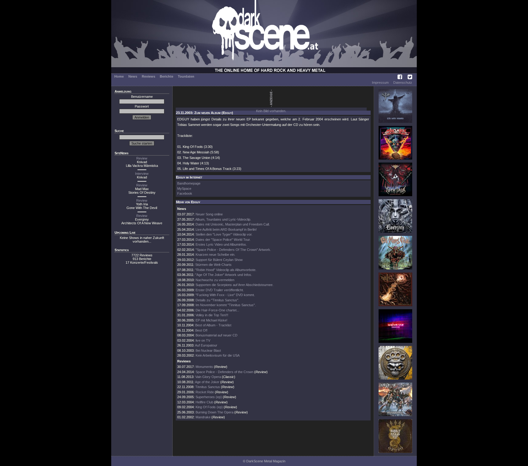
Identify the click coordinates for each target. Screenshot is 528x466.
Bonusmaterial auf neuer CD (216, 335)
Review (141, 158)
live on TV (203, 340)
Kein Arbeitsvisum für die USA (218, 355)
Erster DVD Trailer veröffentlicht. (220, 290)
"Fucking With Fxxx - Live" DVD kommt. (225, 295)
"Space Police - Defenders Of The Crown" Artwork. (233, 249)
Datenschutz (402, 82)
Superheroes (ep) (209, 397)
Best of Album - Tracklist (213, 325)
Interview (141, 173)
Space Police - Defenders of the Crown (225, 372)
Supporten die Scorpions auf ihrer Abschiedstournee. (234, 285)
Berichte (166, 76)
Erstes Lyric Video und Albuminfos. (221, 244)
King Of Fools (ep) (209, 407)
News (132, 76)
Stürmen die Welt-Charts (213, 264)
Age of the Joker (207, 382)
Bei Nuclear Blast (208, 350)
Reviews (148, 76)
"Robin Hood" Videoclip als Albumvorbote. (225, 270)
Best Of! (201, 330)
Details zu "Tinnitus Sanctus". (217, 300)
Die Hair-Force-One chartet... (217, 310)
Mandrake (203, 417)
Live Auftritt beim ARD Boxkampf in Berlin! (226, 229)
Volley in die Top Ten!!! (212, 315)
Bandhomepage (188, 183)
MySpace (184, 188)
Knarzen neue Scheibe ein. (215, 254)
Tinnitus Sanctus (207, 387)
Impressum (380, 82)
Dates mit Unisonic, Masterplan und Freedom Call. (233, 224)
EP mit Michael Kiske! (211, 320)
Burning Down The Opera (214, 412)
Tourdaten (186, 76)
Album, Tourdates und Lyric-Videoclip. (223, 219)
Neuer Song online (209, 214)
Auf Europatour (206, 345)
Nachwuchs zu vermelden (215, 280)
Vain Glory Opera (208, 377)
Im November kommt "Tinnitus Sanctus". (226, 305)
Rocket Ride (205, 392)
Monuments (204, 367)
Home (119, 76)
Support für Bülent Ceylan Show (219, 260)
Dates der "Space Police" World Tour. (223, 239)
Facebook (184, 193)
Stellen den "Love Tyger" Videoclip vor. (224, 234)
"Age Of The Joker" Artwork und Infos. (223, 275)
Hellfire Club (204, 402)
